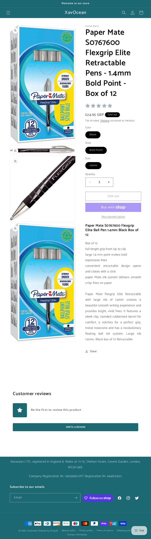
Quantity (90, 174)
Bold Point (98, 151)
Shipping (104, 120)
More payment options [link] (113, 217)
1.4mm (95, 166)
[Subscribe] (76, 497)
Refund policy (69, 530)
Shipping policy (125, 530)
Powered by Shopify (48, 531)
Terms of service (105, 530)
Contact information (77, 534)
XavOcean (32, 531)
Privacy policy (86, 530)
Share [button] (93, 351)
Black (94, 135)
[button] (8, 12)
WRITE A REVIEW (75, 427)
